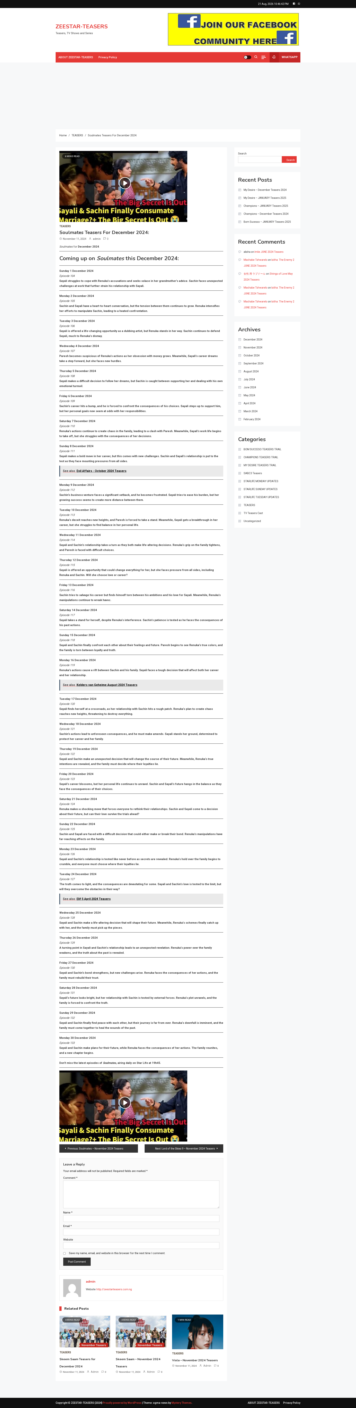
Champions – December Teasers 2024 (266, 213)
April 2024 (250, 403)
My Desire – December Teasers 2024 (265, 189)
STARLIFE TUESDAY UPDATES (261, 497)
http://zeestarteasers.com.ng (114, 1289)
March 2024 (251, 411)
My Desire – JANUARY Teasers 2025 (265, 197)
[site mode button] (247, 57)
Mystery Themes (182, 1402)
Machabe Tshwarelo (255, 259)
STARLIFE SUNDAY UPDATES (261, 489)
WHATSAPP (290, 57)
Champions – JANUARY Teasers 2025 (266, 205)
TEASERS (65, 226)
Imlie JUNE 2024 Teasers (269, 251)
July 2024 (249, 379)
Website (68, 1239)
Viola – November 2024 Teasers (195, 1360)
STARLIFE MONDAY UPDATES (261, 481)
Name (67, 1212)
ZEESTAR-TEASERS (82, 26)
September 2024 (253, 363)
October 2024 (252, 355)
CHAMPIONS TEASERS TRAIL (261, 457)
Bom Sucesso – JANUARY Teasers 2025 (267, 221)
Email (67, 1226)
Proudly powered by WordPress (122, 1402)
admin (97, 238)
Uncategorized (252, 521)
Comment (70, 1178)
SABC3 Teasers (253, 473)
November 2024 (253, 347)
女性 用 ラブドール (255, 273)
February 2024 (252, 419)
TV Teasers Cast (253, 513)
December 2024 (253, 339)
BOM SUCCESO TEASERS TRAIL (262, 449)
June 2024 (250, 387)
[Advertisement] (178, 96)
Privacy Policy (107, 57)
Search (242, 153)
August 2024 (251, 371)
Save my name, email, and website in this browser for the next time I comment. (117, 1253)
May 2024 (249, 395)
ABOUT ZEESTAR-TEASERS (75, 57)
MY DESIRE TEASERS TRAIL (260, 465)
